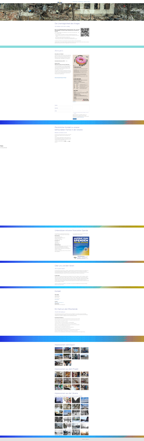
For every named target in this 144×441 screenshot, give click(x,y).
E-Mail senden (57, 299)
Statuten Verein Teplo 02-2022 (59, 284)
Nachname (56, 108)
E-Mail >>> (69, 283)
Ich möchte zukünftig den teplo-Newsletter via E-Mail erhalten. (81, 113)
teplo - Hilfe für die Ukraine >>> (59, 302)
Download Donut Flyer (60, 77)
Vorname (56, 105)
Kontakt (88, 1)
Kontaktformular (80, 1)
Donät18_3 (74, 101)
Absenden (74, 118)
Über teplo (85, 1)
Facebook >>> (65, 283)
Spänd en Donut (75, 1)
